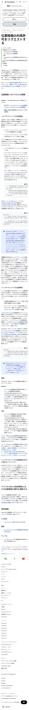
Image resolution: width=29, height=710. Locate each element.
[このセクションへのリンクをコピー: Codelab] (8, 519)
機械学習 (3, 590)
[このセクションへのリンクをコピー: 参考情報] (10, 509)
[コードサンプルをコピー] (27, 184)
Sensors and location (8, 32)
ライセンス (12, 693)
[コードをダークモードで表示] (25, 184)
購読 (24, 702)
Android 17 (4, 623)
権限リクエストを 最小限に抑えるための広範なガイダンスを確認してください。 (14, 86)
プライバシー (4, 598)
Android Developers (5, 30)
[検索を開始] (17, 2)
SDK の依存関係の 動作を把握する (14, 501)
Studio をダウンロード (6, 652)
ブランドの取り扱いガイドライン (10, 696)
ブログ (2, 579)
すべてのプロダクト (6, 688)
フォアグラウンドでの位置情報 (18, 105)
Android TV (4, 616)
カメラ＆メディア (5, 595)
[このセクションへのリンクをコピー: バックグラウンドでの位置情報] (24, 288)
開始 (14, 24)
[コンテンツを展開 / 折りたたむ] (12, 48)
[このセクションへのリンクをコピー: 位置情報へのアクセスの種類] (2, 97)
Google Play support (6, 666)
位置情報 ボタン (19, 266)
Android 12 (4, 635)
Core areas (20, 30)
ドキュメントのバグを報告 (7, 663)
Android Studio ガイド (6, 644)
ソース (2, 574)
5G (2, 600)
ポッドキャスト (5, 581)
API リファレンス (5, 649)
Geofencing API (16, 293)
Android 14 (4, 630)
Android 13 (3, 633)
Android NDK (4, 654)
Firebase (3, 683)
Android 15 (4, 628)
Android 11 (3, 638)
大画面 (2, 607)
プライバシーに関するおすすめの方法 (14, 522)
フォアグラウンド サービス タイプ (16, 172)
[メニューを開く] (2, 2)
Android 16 (4, 625)
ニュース (3, 576)
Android (3, 567)
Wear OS (3, 609)
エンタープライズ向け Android (8, 569)
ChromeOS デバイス (6, 612)
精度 (5, 110)
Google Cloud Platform (7, 685)
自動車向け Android (6, 614)
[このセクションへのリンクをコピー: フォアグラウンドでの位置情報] (24, 116)
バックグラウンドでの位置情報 (16, 107)
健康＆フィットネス (6, 593)
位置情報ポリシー (19, 365)
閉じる (14, 19)
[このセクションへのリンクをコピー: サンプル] (8, 536)
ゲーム (2, 588)
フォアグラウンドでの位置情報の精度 (16, 322)
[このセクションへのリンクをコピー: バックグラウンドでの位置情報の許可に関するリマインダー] (18, 462)
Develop (14, 30)
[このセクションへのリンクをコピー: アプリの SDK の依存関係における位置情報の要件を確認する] (2, 492)
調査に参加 (4, 668)
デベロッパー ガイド (6, 647)
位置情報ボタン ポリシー (19, 281)
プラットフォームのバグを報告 (8, 661)
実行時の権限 (13, 82)
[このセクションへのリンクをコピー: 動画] (5, 527)
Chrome (3, 680)
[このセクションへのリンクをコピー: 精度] (5, 378)
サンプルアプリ (8, 539)
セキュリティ (4, 571)
